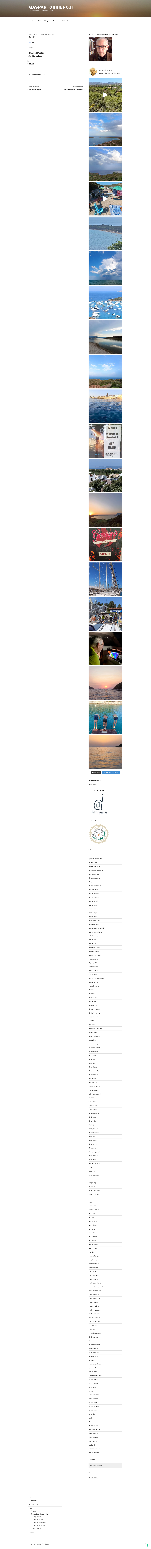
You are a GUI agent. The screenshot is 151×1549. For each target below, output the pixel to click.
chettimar (92, 990)
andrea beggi (93, 905)
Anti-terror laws (35, 56)
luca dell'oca (93, 1225)
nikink (90, 1341)
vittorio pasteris (94, 1452)
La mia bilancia (36, 1529)
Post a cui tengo (43, 21)
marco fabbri (93, 1271)
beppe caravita (93, 959)
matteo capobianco (95, 1310)
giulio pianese (93, 1148)
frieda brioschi (93, 1109)
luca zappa (92, 1240)
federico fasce (93, 1090)
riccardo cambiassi (95, 1364)
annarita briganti (94, 924)
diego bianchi (93, 1059)
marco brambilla (94, 1264)
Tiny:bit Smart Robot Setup (39, 1514)
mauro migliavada (94, 1321)
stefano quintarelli (94, 1429)
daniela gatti (93, 1032)
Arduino (33, 1511)
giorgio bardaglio (94, 1132)
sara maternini (93, 1383)
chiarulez (92, 994)
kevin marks (93, 1179)
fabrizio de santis (94, 1086)
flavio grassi (92, 1102)
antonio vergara (94, 951)
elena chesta (93, 1067)
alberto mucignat (94, 866)
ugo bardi (92, 1445)
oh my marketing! (94, 1344)
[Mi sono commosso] (105, 441)
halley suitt (92, 1159)
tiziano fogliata (93, 1437)
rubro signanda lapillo (95, 1375)
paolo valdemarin (94, 1352)
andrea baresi (93, 901)
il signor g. (92, 1167)
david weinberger (94, 1048)
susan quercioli (93, 1433)
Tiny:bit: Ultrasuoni (39, 1525)
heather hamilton (94, 1163)
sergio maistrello (94, 1395)
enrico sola (92, 1078)
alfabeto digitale (94, 893)
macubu (91, 1252)
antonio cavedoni (94, 936)
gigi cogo (91, 1125)
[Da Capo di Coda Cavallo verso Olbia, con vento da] (105, 95)
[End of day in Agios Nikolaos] (105, 683)
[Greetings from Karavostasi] (105, 752)
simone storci (93, 1410)
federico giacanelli (94, 1094)
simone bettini (93, 1402)
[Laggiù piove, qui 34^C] (105, 268)
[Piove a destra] (105, 129)
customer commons (95, 1028)
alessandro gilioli (94, 882)
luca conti (92, 1217)
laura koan (92, 1186)
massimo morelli (94, 1294)
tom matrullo (93, 1441)
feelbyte (91, 1098)
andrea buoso (93, 909)
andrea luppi (93, 913)
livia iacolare (93, 1206)
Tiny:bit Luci (37, 1517)
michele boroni (93, 1325)
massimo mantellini (95, 1291)
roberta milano (93, 1368)
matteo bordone (94, 1306)
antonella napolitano (95, 932)
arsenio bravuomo (94, 955)
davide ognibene (94, 1051)
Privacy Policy (93, 1477)
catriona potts (93, 982)
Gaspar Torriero (48, 34)
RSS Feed (34, 1500)
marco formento (94, 1275)
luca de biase (93, 1221)
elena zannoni (93, 1075)
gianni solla (92, 1121)
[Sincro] (105, 717)
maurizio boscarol (94, 1318)
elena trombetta (94, 1071)
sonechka (92, 1414)
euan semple (93, 1082)
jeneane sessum (94, 1175)
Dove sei (65, 21)
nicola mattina (93, 1337)
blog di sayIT (93, 963)
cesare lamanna (94, 986)
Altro (55, 21)
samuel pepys (93, 1379)
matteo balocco (94, 1302)
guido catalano (93, 1156)
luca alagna (92, 1213)
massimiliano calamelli (96, 1287)
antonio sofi (92, 943)
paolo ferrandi (93, 1348)
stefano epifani (93, 1426)
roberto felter (93, 1372)
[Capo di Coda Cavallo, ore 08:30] (105, 233)
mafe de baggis (94, 1256)
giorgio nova (93, 1144)
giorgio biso (92, 1136)
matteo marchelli (94, 1314)
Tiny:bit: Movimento (39, 1522)
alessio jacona (93, 889)
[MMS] (32, 43)
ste (90, 1422)
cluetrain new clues (95, 1013)
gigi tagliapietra (94, 1129)
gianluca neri (93, 1117)
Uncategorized (38, 75)
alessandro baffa (94, 874)
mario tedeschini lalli (95, 1283)
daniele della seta (94, 1036)
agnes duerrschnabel (95, 859)
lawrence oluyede (94, 1190)
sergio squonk (93, 1399)
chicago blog (93, 997)
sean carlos (92, 1387)
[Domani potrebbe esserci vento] (105, 648)
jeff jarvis (92, 1171)
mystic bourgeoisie (95, 1333)
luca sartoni (92, 1229)
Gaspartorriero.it (51, 7)
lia (89, 1198)
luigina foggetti (93, 1244)
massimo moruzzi (94, 1298)
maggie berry (93, 1260)
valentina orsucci (94, 1449)
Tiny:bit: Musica (38, 1519)
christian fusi (93, 1005)
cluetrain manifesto (95, 1009)
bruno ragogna (93, 970)
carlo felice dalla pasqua (96, 978)
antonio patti (93, 940)
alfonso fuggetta (94, 897)
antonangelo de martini (96, 928)
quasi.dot (92, 1360)
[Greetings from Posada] (105, 337)
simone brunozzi (94, 1406)
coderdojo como (94, 1017)
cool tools (92, 1024)
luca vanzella (93, 1236)
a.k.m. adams (93, 855)
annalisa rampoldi (94, 920)
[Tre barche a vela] (105, 302)
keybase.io (92, 784)
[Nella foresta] (105, 579)
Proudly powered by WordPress (38, 1544)
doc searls (92, 1063)
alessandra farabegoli (96, 870)
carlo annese (93, 974)
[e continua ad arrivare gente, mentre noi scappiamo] (105, 198)
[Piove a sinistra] (105, 164)
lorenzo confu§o (94, 1210)
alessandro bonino (94, 878)
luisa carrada (93, 1248)
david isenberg (93, 1044)
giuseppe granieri (94, 1152)
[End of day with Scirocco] (105, 371)
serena (91, 1391)
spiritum (91, 1418)
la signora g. (92, 1183)
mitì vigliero (92, 1329)
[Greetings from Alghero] (105, 406)
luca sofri (92, 1233)
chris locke (92, 1001)
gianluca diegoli (94, 1113)
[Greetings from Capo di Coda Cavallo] (105, 510)
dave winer (92, 1040)
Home (31, 21)
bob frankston (93, 967)
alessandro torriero (95, 886)
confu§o (91, 1021)
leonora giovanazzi (95, 1194)
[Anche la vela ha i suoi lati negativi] (105, 614)
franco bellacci (93, 1105)
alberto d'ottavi (93, 862)
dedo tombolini (93, 1055)
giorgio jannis (93, 1140)
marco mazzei (93, 1279)
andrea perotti (93, 916)
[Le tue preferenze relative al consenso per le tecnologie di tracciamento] (147, 1545)
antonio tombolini (94, 947)
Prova (31, 63)
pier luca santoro (94, 1356)
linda (90, 1202)
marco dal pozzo (94, 1267)
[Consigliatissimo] (105, 544)
